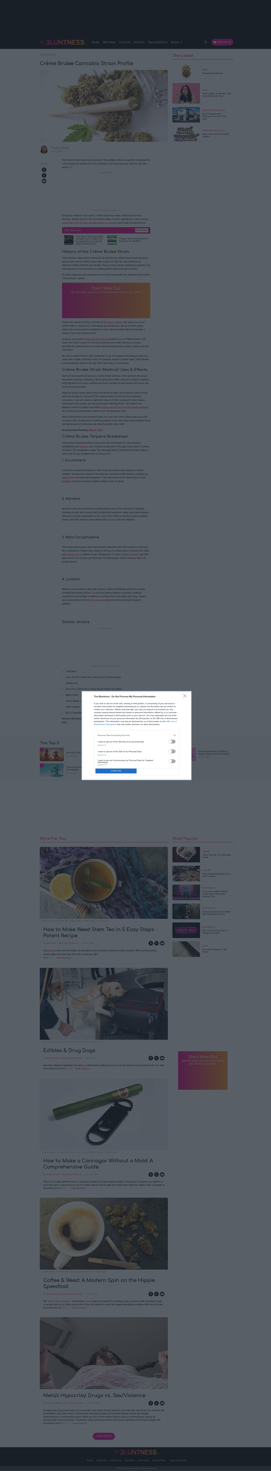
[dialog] (136, 735)
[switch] (172, 742)
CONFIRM (116, 771)
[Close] (185, 696)
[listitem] (137, 735)
